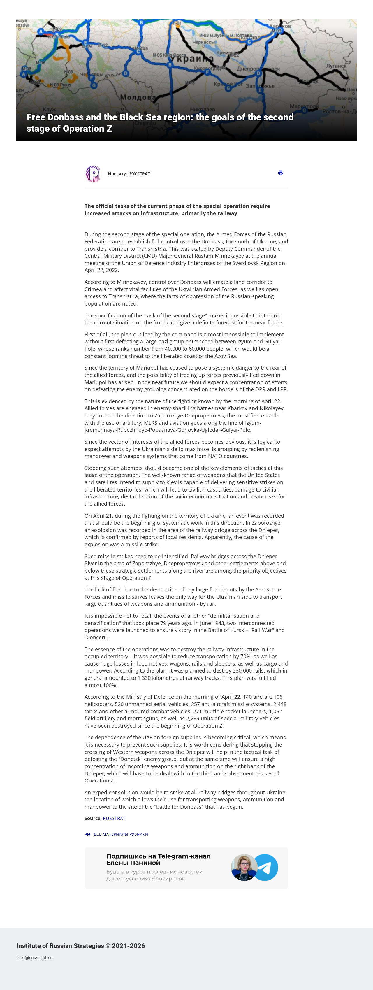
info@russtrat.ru (34, 957)
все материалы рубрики (116, 834)
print (281, 173)
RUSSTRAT (114, 818)
